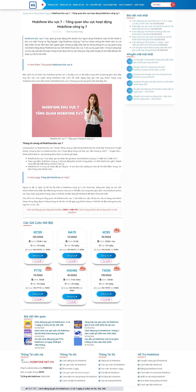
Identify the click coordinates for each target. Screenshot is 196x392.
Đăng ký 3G (78, 5)
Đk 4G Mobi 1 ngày (70, 368)
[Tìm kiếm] (173, 4)
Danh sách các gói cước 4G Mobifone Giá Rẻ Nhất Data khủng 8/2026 (52, 332)
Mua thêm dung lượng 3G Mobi (153, 380)
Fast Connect (126, 5)
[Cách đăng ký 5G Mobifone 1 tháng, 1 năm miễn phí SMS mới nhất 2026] (78, 333)
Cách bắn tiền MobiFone (151, 364)
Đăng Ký (37, 255)
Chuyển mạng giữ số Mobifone (153, 360)
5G (87, 5)
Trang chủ (53, 5)
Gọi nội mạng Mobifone (111, 380)
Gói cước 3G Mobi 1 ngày (112, 368)
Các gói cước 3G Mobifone (113, 364)
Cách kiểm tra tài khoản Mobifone (155, 372)
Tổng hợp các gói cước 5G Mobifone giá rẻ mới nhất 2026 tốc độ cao (102, 323)
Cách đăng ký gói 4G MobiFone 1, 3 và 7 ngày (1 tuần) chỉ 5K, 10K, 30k (72, 388)
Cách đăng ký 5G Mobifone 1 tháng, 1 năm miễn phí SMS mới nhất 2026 (102, 332)
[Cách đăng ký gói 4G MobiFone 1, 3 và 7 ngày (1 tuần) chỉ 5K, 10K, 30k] (28, 325)
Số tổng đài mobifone (110, 376)
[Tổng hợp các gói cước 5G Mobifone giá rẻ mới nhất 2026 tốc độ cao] (78, 325)
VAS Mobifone (110, 5)
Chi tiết (37, 261)
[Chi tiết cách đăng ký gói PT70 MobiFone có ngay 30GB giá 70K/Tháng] (28, 342)
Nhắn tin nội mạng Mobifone (152, 376)
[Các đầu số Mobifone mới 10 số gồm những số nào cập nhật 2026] (78, 342)
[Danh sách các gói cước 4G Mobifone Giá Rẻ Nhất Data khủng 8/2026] (28, 333)
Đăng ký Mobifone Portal (151, 368)
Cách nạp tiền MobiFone (151, 384)
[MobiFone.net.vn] (33, 5)
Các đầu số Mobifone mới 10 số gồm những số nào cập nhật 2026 (102, 340)
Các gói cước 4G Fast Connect (75, 372)
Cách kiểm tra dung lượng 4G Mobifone (79, 376)
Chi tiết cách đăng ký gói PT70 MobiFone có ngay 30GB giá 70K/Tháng (49, 342)
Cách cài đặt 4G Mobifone (73, 380)
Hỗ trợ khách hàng (42, 13)
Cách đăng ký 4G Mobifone (74, 360)
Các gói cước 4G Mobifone (74, 364)
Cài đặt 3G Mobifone (110, 372)
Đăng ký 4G (65, 5)
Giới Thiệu (139, 5)
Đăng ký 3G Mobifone (110, 360)
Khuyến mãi (95, 5)
